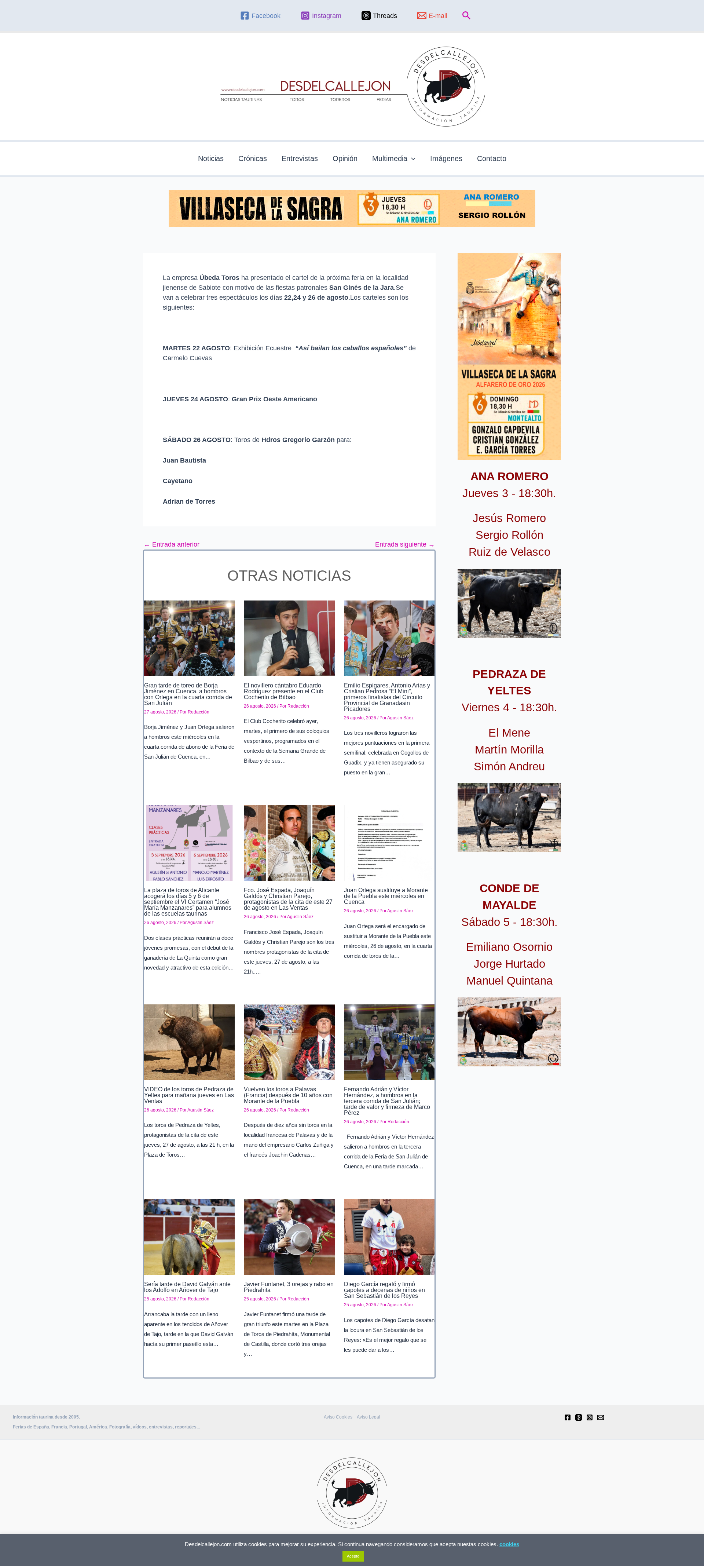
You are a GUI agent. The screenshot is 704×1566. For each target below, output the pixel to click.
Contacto (491, 158)
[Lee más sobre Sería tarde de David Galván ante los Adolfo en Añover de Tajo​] (189, 1236)
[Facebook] (567, 1417)
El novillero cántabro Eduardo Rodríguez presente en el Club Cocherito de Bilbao (283, 691)
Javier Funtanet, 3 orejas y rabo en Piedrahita (289, 1287)
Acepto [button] (353, 1556)
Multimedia (389, 158)
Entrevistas (300, 158)
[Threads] (578, 1417)
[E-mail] (600, 1417)
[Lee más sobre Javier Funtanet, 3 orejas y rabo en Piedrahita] (289, 1236)
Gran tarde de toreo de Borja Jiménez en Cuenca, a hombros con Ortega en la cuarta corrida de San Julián (188, 694)
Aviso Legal (368, 1417)
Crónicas (252, 158)
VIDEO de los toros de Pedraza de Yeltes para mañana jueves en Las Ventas (189, 1095)
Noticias (211, 158)
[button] (466, 16)
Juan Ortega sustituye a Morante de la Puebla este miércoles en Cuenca (386, 896)
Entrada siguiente (405, 544)
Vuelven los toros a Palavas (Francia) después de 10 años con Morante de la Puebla (288, 1095)
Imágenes (446, 158)
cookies (509, 1544)
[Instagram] (589, 1417)
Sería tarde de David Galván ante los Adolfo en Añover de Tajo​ (187, 1287)
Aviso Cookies (338, 1417)
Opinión (345, 158)
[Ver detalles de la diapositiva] (509, 603)
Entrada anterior (171, 544)
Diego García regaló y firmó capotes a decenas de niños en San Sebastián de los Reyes (384, 1290)
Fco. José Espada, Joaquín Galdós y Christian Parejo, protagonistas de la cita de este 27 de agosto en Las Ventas (288, 899)
